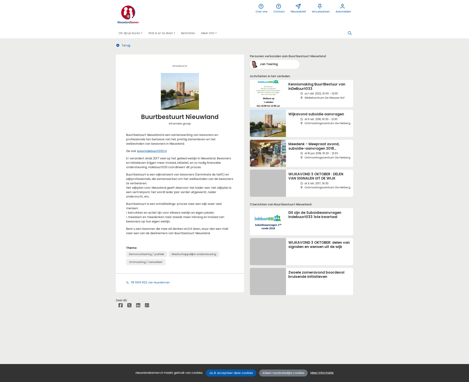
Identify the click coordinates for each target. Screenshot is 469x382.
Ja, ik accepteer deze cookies (231, 373)
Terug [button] (125, 45)
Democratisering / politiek (146, 254)
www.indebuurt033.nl (152, 151)
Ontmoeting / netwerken (146, 262)
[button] (130, 33)
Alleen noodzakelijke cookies (283, 373)
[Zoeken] (349, 33)
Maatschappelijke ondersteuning (194, 254)
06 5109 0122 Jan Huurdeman (150, 282)
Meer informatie (322, 373)
